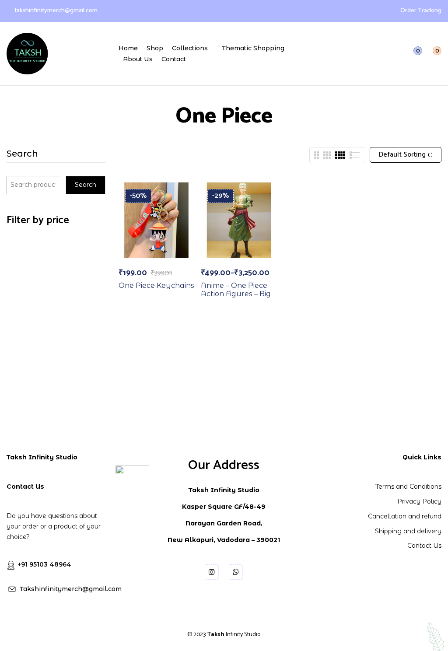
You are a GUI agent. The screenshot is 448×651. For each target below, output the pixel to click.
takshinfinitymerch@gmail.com (56, 11)
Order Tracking (420, 11)
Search (22, 154)
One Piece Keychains (156, 285)
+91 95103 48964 (44, 564)
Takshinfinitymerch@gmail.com (71, 589)
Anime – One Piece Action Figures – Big (236, 289)
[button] (432, 53)
